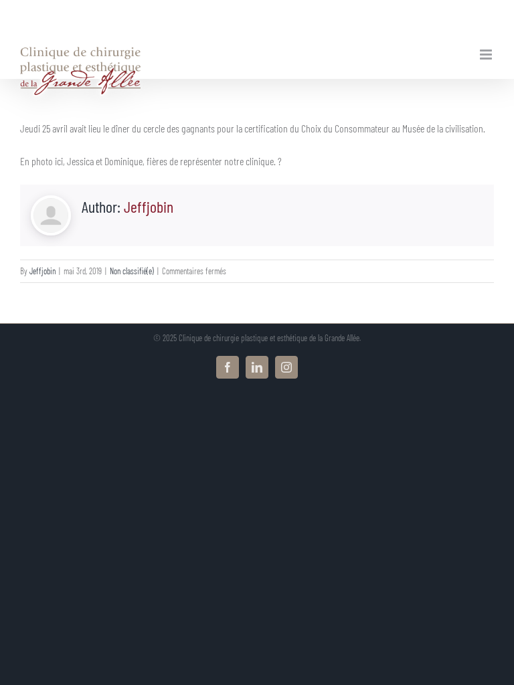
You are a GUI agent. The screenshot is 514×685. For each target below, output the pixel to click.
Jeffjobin (148, 206)
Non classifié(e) (132, 271)
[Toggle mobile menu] (487, 54)
